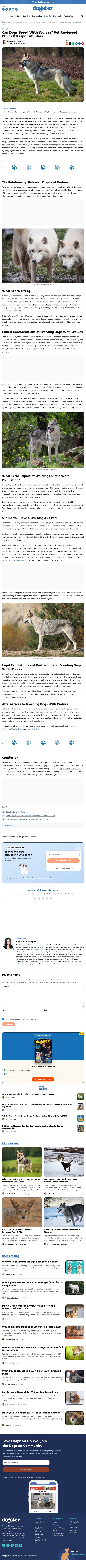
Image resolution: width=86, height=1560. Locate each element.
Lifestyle (47, 16)
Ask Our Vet (68, 16)
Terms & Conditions (29, 878)
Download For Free (45, 1079)
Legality (75, 112)
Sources (10, 826)
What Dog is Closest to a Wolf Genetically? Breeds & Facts (30, 816)
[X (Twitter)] (10, 9)
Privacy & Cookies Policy (45, 878)
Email (46, 1010)
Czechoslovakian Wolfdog (16, 812)
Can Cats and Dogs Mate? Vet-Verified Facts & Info (27, 819)
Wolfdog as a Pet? (64, 112)
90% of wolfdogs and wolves (14, 560)
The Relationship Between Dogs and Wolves (18, 112)
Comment (6, 987)
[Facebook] (3, 9)
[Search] (82, 16)
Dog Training (37, 16)
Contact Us (56, 1522)
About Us (55, 1525)
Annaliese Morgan (15, 41)
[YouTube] (13, 9)
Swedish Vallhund (33, 729)
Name (4, 1010)
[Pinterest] (16, 9)
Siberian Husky (17, 729)
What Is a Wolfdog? (42, 112)
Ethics (53, 112)
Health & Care (15, 16)
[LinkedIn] (79, 43)
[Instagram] (6, 9)
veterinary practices (38, 949)
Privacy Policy (34, 1477)
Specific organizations (50, 712)
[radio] (34, 898)
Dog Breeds (57, 16)
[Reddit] (67, 43)
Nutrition (26, 16)
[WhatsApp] (73, 43)
